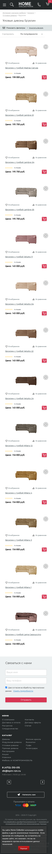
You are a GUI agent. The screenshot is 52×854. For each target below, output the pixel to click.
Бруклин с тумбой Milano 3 (18, 540)
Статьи (28, 726)
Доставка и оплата (11, 722)
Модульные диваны (12, 742)
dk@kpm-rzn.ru (11, 771)
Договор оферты (33, 722)
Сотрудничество (10, 728)
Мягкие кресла (33, 739)
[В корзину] (44, 77)
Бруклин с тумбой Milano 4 (18, 493)
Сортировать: (8, 34)
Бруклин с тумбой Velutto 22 (19, 351)
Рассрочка (7, 726)
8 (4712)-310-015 (11, 767)
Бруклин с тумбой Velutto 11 (19, 257)
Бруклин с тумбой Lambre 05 (19, 209)
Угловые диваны (10, 745)
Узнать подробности (23, 691)
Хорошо (23, 848)
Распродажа (8, 751)
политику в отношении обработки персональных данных (27, 823)
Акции (5, 754)
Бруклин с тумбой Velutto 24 (19, 398)
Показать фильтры (15, 28)
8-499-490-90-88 (38, 4)
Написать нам (28, 795)
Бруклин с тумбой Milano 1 (18, 587)
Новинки (6, 757)
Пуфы (28, 745)
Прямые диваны (10, 748)
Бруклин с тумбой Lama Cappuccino (23, 634)
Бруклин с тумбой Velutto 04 (19, 304)
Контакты (29, 719)
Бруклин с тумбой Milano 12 (19, 445)
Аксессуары (32, 748)
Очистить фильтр (36, 28)
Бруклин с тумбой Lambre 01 (19, 115)
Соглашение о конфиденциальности (20, 822)
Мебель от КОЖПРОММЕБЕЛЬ (17, 760)
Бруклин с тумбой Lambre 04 (19, 162)
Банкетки (30, 742)
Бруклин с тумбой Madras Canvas (21, 68)
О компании (8, 719)
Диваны (6, 739)
